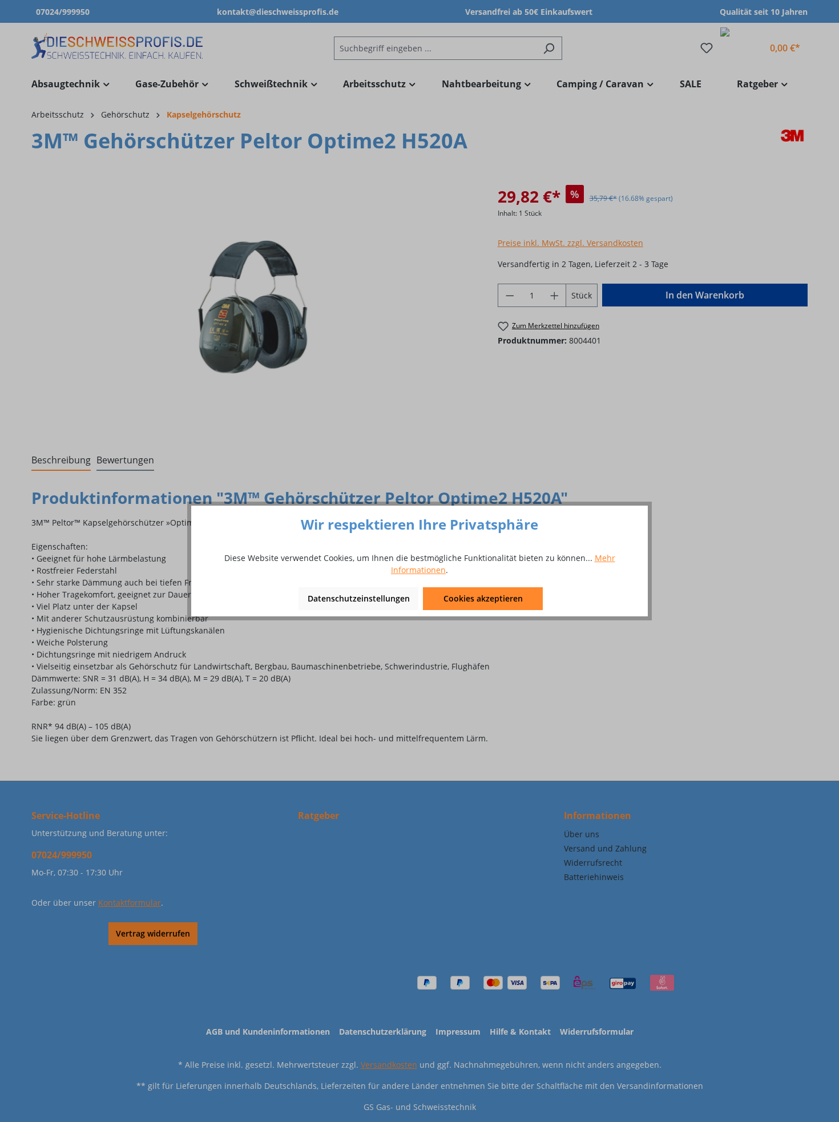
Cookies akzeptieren (483, 598)
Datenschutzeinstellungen (359, 598)
